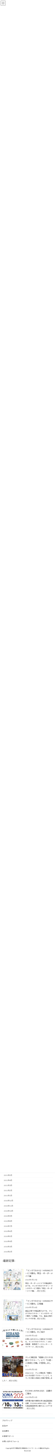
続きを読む (41, 1291)
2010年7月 (8, 1226)
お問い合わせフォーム (10, 1441)
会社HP (5, 1426)
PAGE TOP (50, 1408)
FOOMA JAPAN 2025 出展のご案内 (38, 1392)
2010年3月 (8, 1247)
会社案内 (5, 1431)
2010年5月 (8, 1236)
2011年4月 (8, 1180)
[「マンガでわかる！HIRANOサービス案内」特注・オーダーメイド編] (12, 1280)
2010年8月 (8, 1221)
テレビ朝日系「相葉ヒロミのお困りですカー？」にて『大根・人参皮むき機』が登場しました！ (39, 1361)
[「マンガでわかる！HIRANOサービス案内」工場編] (12, 1310)
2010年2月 (8, 1252)
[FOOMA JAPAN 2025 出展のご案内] (12, 1400)
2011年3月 (8, 1185)
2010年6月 (8, 1231)
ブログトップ (7, 1420)
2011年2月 (8, 1190)
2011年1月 (8, 1196)
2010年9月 (8, 1216)
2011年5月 (8, 1175)
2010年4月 (8, 1241)
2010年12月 (8, 1201)
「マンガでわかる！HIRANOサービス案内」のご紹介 (39, 1330)
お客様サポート (8, 1436)
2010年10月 (8, 1211)
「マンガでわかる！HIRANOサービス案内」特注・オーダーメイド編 (39, 1273)
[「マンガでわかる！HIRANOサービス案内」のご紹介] (12, 1338)
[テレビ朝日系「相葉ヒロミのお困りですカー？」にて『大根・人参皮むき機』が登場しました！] (12, 1366)
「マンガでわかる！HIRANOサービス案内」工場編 (39, 1302)
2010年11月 (8, 1206)
